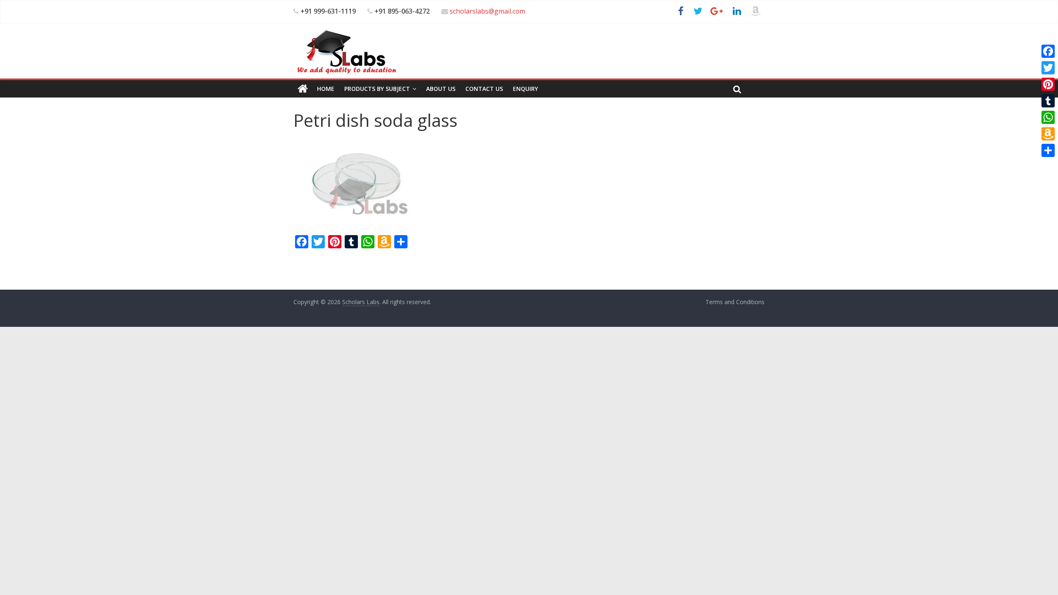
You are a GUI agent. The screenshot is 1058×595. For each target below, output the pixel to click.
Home (325, 89)
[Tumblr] (1048, 101)
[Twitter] (1048, 68)
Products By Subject (377, 89)
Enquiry (525, 89)
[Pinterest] (1048, 84)
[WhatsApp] (1048, 117)
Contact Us (484, 89)
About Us (440, 89)
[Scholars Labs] (302, 89)
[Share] (1048, 150)
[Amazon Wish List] (1048, 134)
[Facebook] (1048, 51)
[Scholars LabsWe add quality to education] (346, 29)
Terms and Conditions (735, 302)
